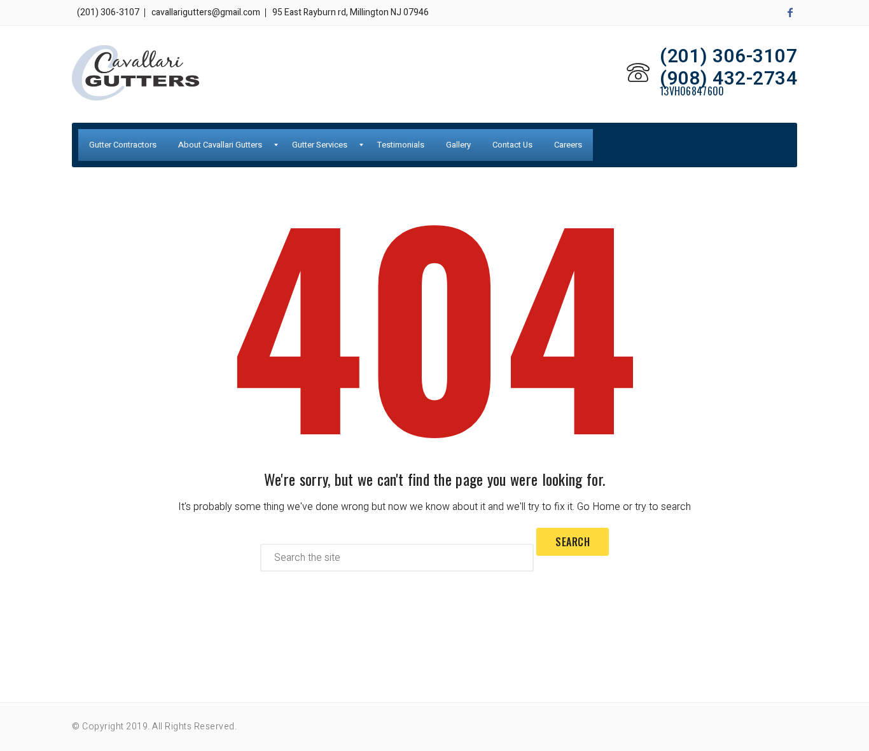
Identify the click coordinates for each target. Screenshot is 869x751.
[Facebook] (790, 12)
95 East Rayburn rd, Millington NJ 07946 (350, 12)
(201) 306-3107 (108, 12)
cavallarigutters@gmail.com (205, 12)
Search (572, 541)
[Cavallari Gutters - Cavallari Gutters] (135, 72)
